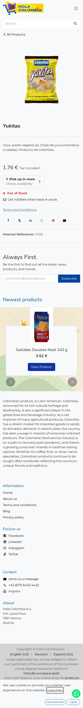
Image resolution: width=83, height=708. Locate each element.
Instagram (16, 548)
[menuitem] (19, 654)
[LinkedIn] (30, 220)
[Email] (64, 220)
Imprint (14, 591)
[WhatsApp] (42, 220)
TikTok (13, 554)
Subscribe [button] (69, 278)
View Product (41, 367)
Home (8, 493)
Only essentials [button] (55, 702)
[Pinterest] (53, 220)
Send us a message (23, 579)
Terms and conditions (19, 505)
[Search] (75, 24)
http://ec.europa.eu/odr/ (41, 673)
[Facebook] (8, 220)
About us (10, 499)
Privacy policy (13, 517)
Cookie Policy (55, 690)
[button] (10, 382)
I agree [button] (73, 702)
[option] (41, 341)
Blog (6, 511)
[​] (5, 579)
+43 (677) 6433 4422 (23, 585)
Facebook (16, 536)
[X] (19, 220)
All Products (16, 34)
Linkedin (15, 542)
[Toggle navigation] (76, 8)
